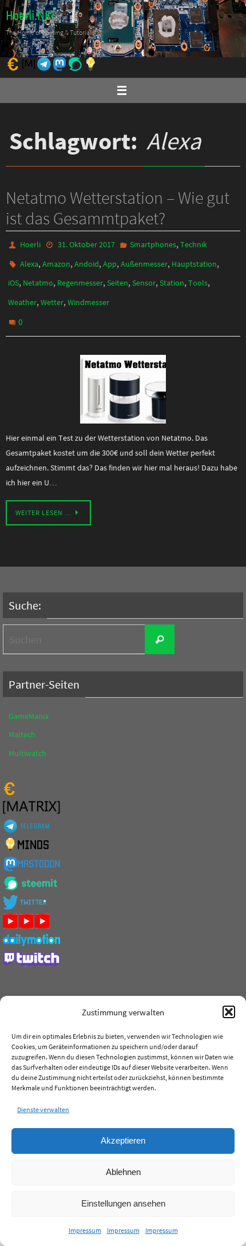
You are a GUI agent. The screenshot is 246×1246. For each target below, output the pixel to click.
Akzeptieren (123, 1140)
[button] (229, 1012)
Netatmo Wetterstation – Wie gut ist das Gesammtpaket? (117, 208)
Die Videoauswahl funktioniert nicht (69, 987)
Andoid (86, 260)
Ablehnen (123, 1172)
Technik (193, 244)
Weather (22, 293)
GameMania (29, 702)
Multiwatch (27, 739)
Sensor (144, 277)
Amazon (56, 260)
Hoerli (30, 244)
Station (172, 277)
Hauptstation (194, 260)
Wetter (52, 293)
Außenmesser (144, 260)
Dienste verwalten (43, 1109)
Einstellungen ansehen (123, 1203)
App (110, 260)
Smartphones (153, 244)
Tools (198, 277)
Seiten (117, 277)
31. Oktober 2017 (86, 244)
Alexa (29, 260)
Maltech (22, 720)
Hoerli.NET (30, 16)
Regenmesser (80, 277)
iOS (13, 277)
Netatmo (38, 277)
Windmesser (88, 293)
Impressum (85, 1230)
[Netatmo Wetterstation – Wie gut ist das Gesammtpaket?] (123, 375)
